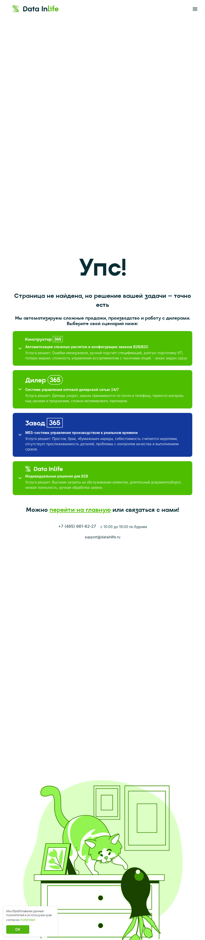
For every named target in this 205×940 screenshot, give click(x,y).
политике (27, 919)
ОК (17, 929)
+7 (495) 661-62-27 (77, 526)
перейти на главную (80, 509)
